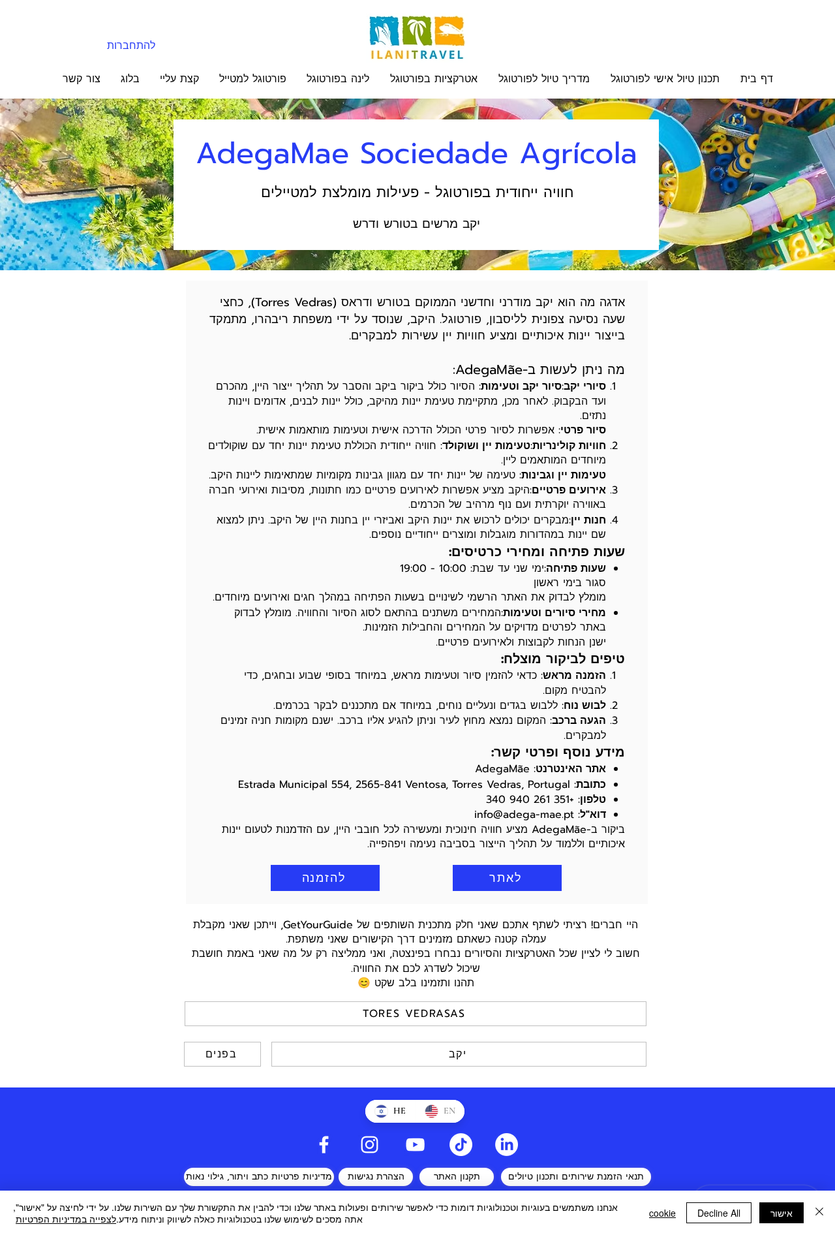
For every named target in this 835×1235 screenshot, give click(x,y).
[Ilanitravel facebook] (323, 1144)
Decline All (718, 1212)
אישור (781, 1212)
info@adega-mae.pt (524, 814)
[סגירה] (819, 1213)
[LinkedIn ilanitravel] (506, 1144)
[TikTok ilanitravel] (460, 1144)
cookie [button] (662, 1212)
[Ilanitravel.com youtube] (415, 1144)
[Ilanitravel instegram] (369, 1144)
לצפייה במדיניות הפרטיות (66, 1218)
